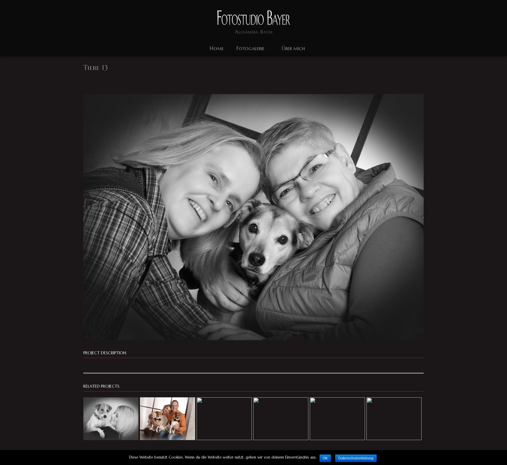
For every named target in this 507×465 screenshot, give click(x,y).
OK (325, 458)
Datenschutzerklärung (356, 458)
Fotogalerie (250, 48)
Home (217, 48)
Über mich (293, 48)
